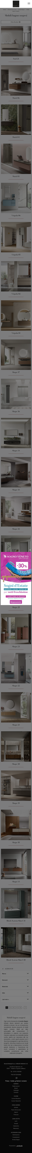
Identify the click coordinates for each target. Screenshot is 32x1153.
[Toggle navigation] (29, 4)
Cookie (12, 1081)
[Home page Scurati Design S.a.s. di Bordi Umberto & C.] (16, 4)
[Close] (30, 550)
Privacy (7, 1081)
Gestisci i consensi (21, 1081)
